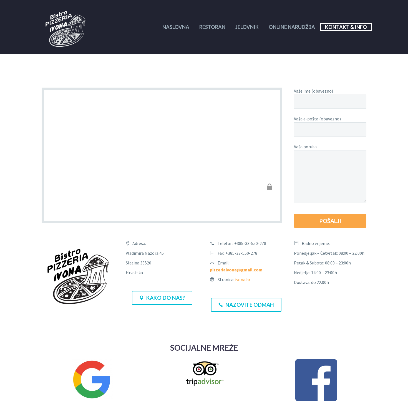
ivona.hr (242, 279)
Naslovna (175, 27)
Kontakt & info (346, 27)
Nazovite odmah (246, 304)
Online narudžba (292, 27)
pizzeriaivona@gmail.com (236, 270)
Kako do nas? (162, 297)
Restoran (212, 27)
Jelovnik (247, 27)
